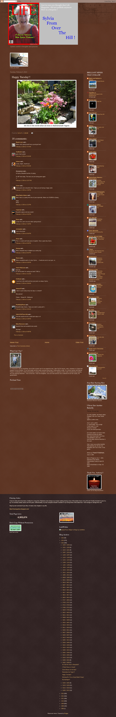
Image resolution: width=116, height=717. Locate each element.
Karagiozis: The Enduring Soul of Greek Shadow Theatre (96, 251)
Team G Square (93, 366)
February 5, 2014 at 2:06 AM (23, 283)
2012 (62, 696)
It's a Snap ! (92, 323)
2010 (62, 701)
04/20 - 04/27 (66, 635)
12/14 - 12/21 (66, 550)
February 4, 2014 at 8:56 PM (23, 243)
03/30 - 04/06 (66, 642)
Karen (17, 219)
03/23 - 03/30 (66, 645)
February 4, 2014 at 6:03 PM (23, 214)
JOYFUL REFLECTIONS (95, 236)
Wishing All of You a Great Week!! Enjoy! (73, 677)
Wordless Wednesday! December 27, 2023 (100, 326)
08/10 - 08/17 (66, 595)
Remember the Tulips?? (68, 672)
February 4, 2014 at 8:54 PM (23, 233)
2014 (62, 543)
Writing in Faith (93, 269)
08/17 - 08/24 (66, 592)
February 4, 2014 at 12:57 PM (24, 180)
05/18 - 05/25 (66, 625)
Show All (104, 378)
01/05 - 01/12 (66, 690)
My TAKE (91, 310)
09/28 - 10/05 (66, 577)
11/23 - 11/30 (66, 557)
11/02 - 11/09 (66, 565)
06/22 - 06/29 (66, 612)
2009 (62, 703)
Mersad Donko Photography (97, 192)
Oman (17, 238)
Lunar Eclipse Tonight (100, 141)
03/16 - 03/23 (66, 647)
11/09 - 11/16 (66, 562)
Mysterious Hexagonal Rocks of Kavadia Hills (100, 260)
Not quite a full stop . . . (100, 128)
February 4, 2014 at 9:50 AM (23, 166)
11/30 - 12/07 (66, 555)
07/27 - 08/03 (66, 600)
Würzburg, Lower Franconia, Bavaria (99, 300)
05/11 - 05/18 (66, 627)
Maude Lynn (19, 142)
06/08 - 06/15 (66, 617)
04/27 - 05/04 (66, 632)
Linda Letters (92, 151)
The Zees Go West (94, 297)
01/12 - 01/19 (66, 688)
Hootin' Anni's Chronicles (96, 348)
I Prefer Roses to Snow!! (68, 667)
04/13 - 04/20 (66, 637)
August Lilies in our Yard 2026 (100, 238)
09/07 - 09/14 (66, 585)
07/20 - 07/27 (66, 602)
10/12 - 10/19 (66, 572)
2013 (62, 693)
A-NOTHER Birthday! (99, 286)
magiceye (18, 209)
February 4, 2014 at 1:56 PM (23, 190)
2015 (62, 540)
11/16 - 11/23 (66, 560)
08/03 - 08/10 (66, 597)
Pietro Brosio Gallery (95, 205)
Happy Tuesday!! (66, 674)
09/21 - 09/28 (66, 580)
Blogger (66, 713)
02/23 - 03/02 (66, 655)
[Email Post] (32, 133)
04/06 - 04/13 (66, 640)
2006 (62, 708)
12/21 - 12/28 (66, 547)
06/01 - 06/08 (66, 620)
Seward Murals (100, 81)
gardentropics (93, 256)
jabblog (91, 126)
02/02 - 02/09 (66, 662)
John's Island (92, 138)
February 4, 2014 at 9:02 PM (23, 252)
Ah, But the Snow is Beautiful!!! (70, 664)
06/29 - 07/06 (66, 610)
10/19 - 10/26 (66, 570)
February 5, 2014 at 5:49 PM (23, 318)
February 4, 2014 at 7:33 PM (23, 224)
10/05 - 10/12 (66, 575)
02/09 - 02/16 (66, 660)
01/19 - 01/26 (66, 685)
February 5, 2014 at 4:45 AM (23, 309)
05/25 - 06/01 (66, 622)
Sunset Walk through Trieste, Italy (100, 195)
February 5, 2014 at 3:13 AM (23, 299)
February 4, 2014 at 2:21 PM (23, 204)
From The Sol (93, 113)
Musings (91, 164)
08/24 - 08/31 (66, 590)
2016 (62, 538)
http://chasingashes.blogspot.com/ (19, 509)
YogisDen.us (92, 92)
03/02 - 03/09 (66, 652)
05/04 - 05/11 (66, 630)
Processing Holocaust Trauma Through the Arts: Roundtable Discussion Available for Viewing (97, 275)
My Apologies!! (66, 679)
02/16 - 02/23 (66, 657)
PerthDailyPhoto (20, 304)
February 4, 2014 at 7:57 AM (23, 146)
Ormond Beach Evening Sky (96, 232)
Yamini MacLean (20, 267)
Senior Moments (93, 230)
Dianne (18, 258)
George (18, 248)
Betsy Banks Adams (21, 195)
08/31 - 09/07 (66, 587)
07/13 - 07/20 (66, 605)
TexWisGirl (19, 152)
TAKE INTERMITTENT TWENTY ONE (101, 313)
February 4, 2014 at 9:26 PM (23, 262)
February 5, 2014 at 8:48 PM (23, 331)
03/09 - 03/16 (66, 650)
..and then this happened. (100, 355)
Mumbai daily (93, 100)
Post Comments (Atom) (23, 346)
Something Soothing (99, 220)
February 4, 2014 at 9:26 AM (23, 156)
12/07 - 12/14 (66, 552)
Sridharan (18, 279)
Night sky (99, 101)
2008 (62, 706)
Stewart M (18, 288)
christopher (19, 229)
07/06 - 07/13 (66, 607)
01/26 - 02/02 (66, 683)
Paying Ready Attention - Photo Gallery (96, 178)
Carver (18, 185)
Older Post (79, 342)
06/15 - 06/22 (66, 615)
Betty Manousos (20, 324)
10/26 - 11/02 (66, 567)
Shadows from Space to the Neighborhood (95, 95)
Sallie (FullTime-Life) (22, 314)
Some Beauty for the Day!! (69, 669)
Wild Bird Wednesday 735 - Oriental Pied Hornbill (101, 182)
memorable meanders (95, 284)
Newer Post (14, 342)
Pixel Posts (92, 335)
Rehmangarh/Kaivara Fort (101, 368)
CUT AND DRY (93, 217)
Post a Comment (18, 335)
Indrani (18, 161)
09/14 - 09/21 (66, 582)
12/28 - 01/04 (66, 545)
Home (47, 342)
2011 (62, 698)
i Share (91, 249)
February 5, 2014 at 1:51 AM (23, 273)
